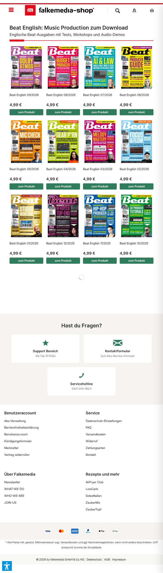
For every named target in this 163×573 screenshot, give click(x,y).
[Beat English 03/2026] (100, 141)
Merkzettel (11, 448)
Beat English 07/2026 (97, 95)
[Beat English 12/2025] (63, 215)
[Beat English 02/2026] (136, 141)
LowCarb (92, 489)
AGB (107, 559)
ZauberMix (93, 502)
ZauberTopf (93, 509)
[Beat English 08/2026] (63, 67)
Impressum (119, 559)
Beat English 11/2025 (97, 243)
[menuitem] (11, 10)
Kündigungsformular (18, 441)
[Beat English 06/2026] (136, 67)
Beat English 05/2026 (24, 169)
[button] (7, 566)
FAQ (88, 427)
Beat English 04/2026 (61, 169)
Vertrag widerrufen (17, 454)
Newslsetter (12, 482)
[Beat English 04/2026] (63, 141)
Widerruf (92, 441)
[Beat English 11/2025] (100, 215)
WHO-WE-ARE (14, 495)
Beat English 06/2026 (134, 95)
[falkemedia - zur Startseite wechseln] (59, 10)
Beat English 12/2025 (60, 243)
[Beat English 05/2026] (26, 141)
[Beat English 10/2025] (136, 215)
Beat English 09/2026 (24, 95)
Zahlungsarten (95, 448)
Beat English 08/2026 (60, 95)
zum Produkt (26, 112)
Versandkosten (96, 434)
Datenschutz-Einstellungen (104, 421)
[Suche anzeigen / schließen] (117, 10)
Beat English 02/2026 (134, 169)
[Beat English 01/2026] (26, 215)
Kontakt (91, 454)
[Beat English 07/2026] (100, 67)
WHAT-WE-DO (14, 489)
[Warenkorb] (153, 10)
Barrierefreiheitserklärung (21, 427)
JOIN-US (10, 502)
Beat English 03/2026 (97, 169)
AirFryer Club (94, 482)
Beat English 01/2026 (24, 243)
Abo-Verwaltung (15, 421)
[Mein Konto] (134, 10)
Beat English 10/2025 (134, 243)
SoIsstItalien (94, 495)
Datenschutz (94, 559)
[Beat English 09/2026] (26, 67)
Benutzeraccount (15, 434)
